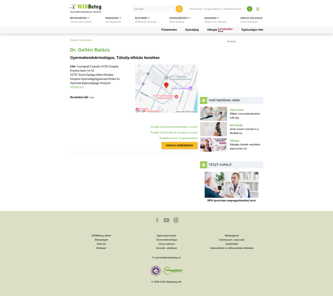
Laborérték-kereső (232, 9)
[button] (81, 20)
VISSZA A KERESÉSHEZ (179, 145)
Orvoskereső (196, 9)
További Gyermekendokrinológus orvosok (174, 126)
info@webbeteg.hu (170, 257)
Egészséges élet (252, 29)
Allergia (212, 29)
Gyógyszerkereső (213, 9)
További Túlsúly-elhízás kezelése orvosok (174, 132)
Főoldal (73, 40)
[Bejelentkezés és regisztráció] (249, 9)
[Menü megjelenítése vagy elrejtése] (257, 9)
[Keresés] (179, 8)
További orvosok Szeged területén (178, 138)
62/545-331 (77, 87)
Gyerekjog (192, 29)
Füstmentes (169, 29)
